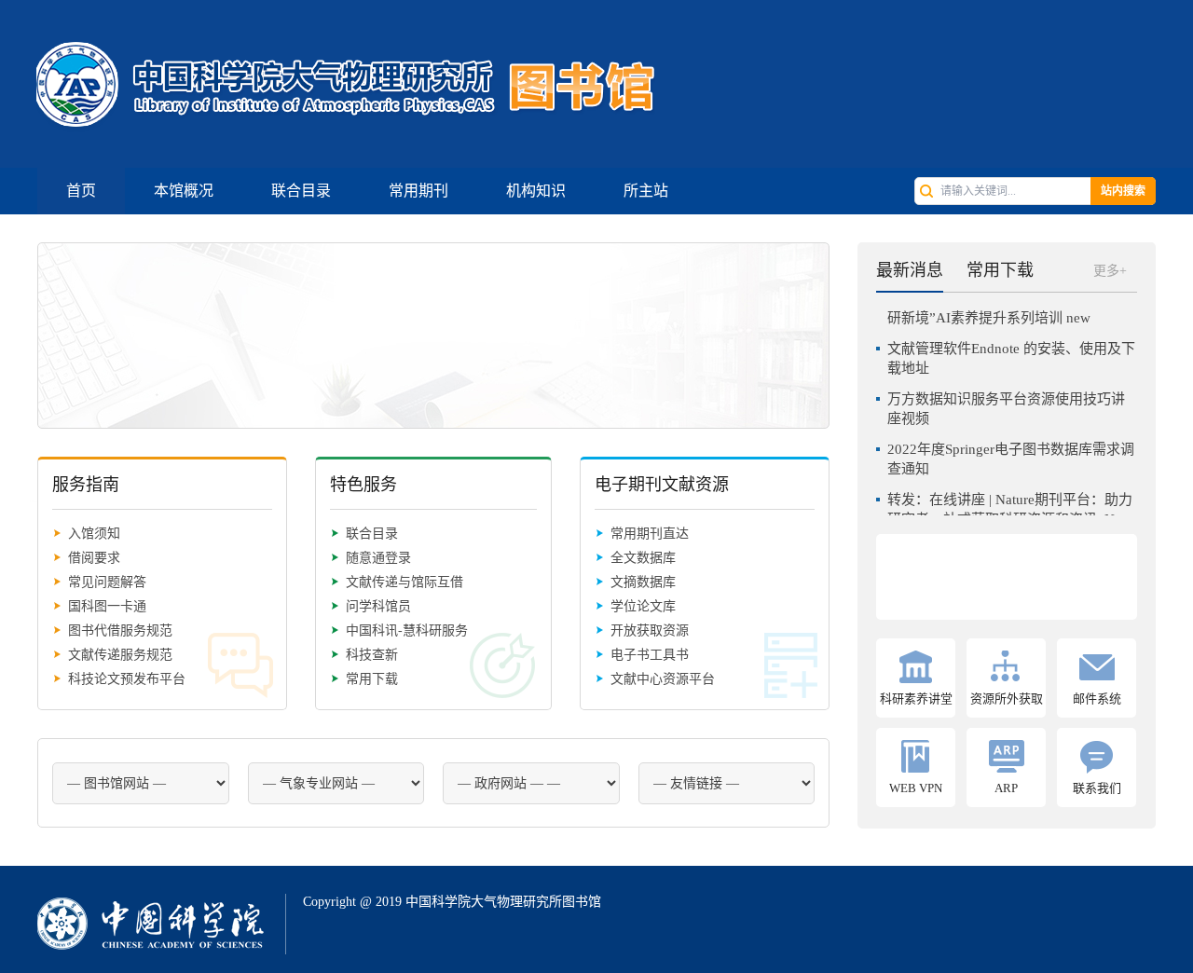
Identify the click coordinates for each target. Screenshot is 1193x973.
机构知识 (536, 191)
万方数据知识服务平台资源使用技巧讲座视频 (1006, 401)
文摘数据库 (643, 582)
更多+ (1110, 271)
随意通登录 (378, 558)
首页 (81, 191)
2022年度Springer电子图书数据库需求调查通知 (1010, 451)
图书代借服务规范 (120, 630)
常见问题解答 (107, 582)
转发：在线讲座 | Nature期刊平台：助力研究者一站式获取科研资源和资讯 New (1009, 502)
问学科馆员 (378, 606)
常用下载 (372, 679)
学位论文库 (643, 606)
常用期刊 (418, 191)
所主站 (646, 191)
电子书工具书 (649, 655)
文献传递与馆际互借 (404, 582)
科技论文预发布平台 (126, 679)
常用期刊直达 (649, 534)
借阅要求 (94, 558)
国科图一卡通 (107, 606)
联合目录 (301, 191)
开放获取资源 (649, 630)
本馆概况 (183, 191)
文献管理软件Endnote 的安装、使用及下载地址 (1011, 351)
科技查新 (372, 655)
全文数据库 (643, 558)
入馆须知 (94, 534)
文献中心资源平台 (662, 679)
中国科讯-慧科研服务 (407, 630)
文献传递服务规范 (120, 655)
